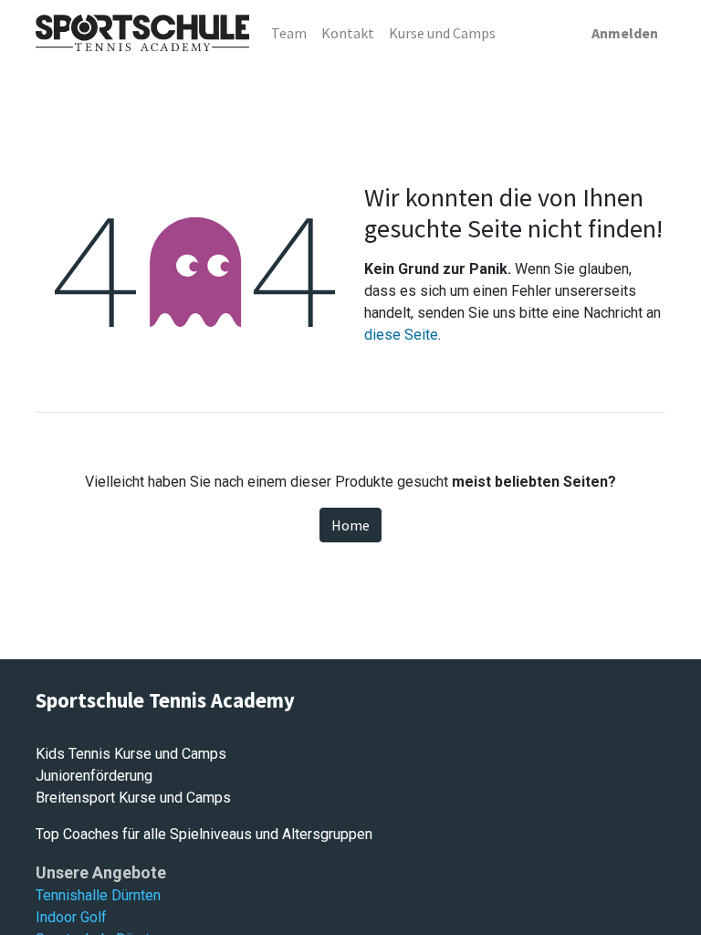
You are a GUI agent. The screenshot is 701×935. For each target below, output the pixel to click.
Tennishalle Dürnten (98, 895)
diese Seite (401, 334)
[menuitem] (289, 33)
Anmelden (624, 33)
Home (350, 525)
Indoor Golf (71, 917)
